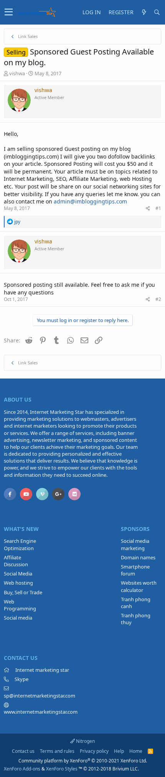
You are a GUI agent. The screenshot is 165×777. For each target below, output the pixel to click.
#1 (158, 208)
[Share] (148, 208)
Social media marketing (135, 544)
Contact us (23, 751)
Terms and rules (57, 751)
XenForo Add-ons (22, 768)
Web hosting (18, 582)
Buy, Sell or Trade (23, 592)
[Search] (156, 12)
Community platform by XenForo (82, 760)
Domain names (138, 557)
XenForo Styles (62, 768)
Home (135, 751)
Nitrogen (85, 741)
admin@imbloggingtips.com (90, 201)
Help (119, 751)
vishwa (17, 73)
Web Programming (20, 605)
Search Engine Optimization (20, 544)
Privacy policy (94, 751)
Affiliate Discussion (16, 561)
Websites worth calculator (139, 586)
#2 (158, 299)
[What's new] (143, 12)
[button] (9, 12)
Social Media (18, 573)
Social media (18, 617)
